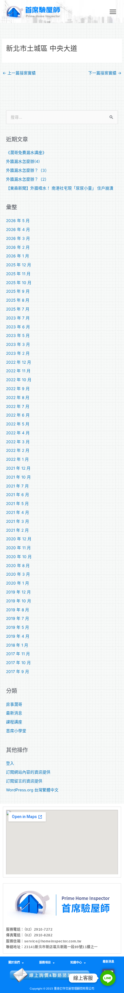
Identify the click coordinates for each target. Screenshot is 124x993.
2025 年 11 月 (18, 273)
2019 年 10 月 (18, 601)
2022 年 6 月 (18, 415)
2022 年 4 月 (18, 433)
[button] (113, 11)
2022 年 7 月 (17, 406)
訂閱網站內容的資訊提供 (28, 772)
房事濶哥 (14, 704)
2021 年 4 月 (17, 512)
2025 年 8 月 (17, 300)
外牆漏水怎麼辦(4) (23, 161)
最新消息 (14, 713)
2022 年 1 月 (17, 459)
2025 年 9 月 (18, 291)
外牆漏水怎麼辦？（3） (27, 170)
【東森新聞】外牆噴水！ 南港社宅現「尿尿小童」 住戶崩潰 (59, 188)
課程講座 (14, 722)
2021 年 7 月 (17, 486)
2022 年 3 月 (18, 441)
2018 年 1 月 (17, 645)
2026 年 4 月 (18, 229)
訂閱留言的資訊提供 (24, 781)
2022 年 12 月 (18, 362)
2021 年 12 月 (18, 468)
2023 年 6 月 (18, 327)
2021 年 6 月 (17, 494)
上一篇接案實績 (19, 73)
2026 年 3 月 (18, 238)
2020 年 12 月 (18, 539)
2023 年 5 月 (18, 335)
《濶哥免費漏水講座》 (26, 152)
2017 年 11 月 (18, 653)
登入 (10, 763)
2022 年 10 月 (18, 379)
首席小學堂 (16, 730)
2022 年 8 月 (17, 397)
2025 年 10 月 (18, 282)
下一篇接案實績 (104, 73)
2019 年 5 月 (17, 627)
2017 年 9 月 (17, 671)
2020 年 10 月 (19, 556)
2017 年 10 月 (18, 662)
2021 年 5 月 (17, 503)
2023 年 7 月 (18, 318)
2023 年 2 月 (18, 353)
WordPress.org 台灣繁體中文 (32, 790)
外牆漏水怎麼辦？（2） (27, 179)
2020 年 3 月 (18, 574)
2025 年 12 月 (18, 265)
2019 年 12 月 (18, 592)
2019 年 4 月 (17, 636)
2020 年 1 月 (17, 583)
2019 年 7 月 (17, 618)
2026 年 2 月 (18, 247)
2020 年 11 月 (18, 547)
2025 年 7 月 (17, 309)
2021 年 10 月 (18, 477)
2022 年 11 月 (18, 371)
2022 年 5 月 (17, 424)
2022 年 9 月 (18, 388)
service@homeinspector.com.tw (52, 941)
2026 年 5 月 (18, 220)
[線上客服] (108, 978)
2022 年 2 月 (17, 450)
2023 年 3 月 (18, 344)
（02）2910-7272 (38, 930)
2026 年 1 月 (17, 256)
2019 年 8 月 (17, 610)
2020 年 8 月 (18, 565)
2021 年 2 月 (17, 530)
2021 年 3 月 (17, 521)
